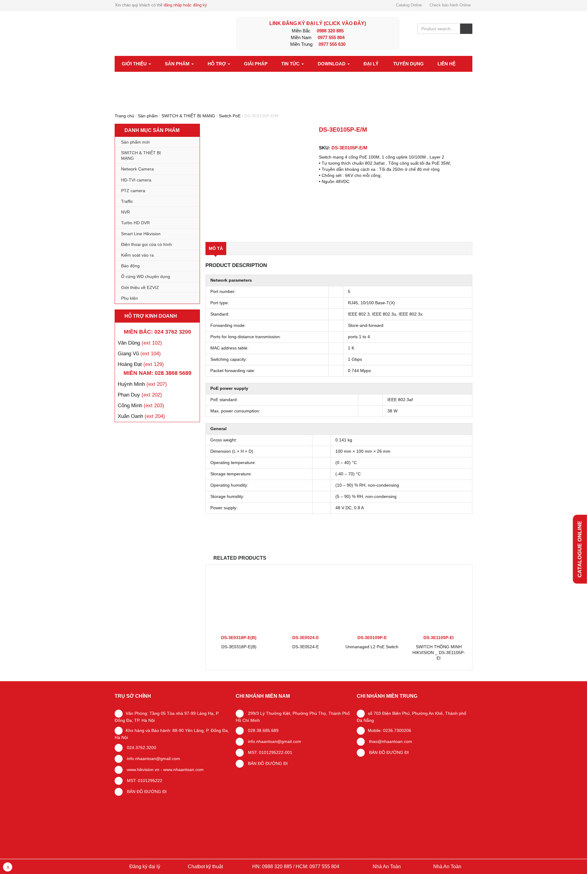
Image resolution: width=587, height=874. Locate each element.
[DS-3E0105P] (259, 180)
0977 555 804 (331, 37)
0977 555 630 (332, 44)
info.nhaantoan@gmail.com (153, 758)
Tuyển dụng (408, 63)
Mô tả (216, 248)
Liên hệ (446, 63)
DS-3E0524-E (305, 646)
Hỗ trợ (217, 63)
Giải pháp (256, 63)
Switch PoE (230, 115)
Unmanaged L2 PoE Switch (371, 646)
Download (332, 63)
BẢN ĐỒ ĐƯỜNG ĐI (146, 791)
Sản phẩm (178, 63)
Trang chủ (124, 115)
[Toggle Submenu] (189, 155)
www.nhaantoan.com (183, 769)
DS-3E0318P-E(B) (239, 646)
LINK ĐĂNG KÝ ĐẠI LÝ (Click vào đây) (317, 23)
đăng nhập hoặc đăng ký (185, 5)
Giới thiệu (135, 63)
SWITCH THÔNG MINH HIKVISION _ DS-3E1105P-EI (438, 652)
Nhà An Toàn (387, 866)
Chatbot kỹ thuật (204, 866)
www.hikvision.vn (142, 769)
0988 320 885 (330, 30)
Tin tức (291, 63)
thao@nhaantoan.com (390, 741)
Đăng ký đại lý (144, 866)
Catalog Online (409, 5)
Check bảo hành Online (450, 5)
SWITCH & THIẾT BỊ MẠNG (188, 115)
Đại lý (371, 63)
